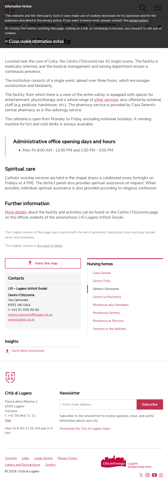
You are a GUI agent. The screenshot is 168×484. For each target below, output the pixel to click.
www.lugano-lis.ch (21, 319)
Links (25, 458)
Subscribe (150, 404)
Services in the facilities (109, 329)
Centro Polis (102, 281)
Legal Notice (43, 458)
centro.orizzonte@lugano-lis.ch (30, 314)
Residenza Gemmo (106, 313)
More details (16, 212)
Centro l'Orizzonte (106, 289)
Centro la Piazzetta (107, 297)
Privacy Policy (67, 458)
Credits (50, 465)
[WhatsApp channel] (161, 475)
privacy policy (138, 20)
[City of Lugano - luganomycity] (141, 475)
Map (8, 420)
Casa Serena (102, 273)
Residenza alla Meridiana (110, 305)
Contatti (11, 458)
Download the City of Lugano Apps (85, 428)
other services (106, 99)
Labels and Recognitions (22, 465)
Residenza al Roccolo (108, 321)
